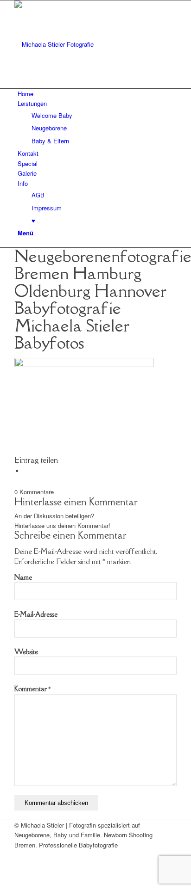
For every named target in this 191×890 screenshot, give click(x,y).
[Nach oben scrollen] (2, 884)
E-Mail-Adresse (35, 614)
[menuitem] (97, 93)
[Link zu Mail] (20, 854)
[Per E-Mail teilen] (26, 470)
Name (23, 577)
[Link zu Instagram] (20, 865)
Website (26, 651)
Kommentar (32, 688)
